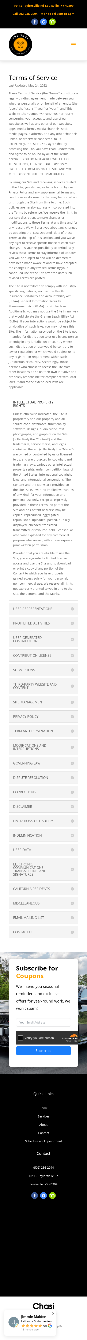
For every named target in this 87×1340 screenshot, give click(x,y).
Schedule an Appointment (43, 1141)
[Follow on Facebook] (34, 21)
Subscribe (44, 1050)
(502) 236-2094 (43, 1167)
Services (43, 1116)
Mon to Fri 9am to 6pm (58, 14)
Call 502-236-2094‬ (25, 14)
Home (43, 1108)
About (43, 1125)
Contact (43, 1133)
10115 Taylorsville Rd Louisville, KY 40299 (43, 6)
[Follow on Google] (43, 21)
